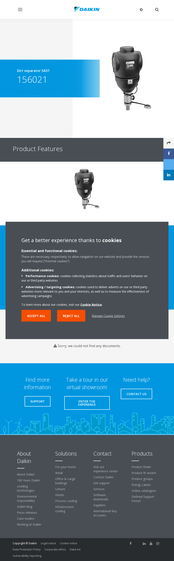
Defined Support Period (143, 499)
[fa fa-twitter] (137, 543)
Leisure (60, 489)
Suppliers (99, 505)
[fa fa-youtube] (151, 543)
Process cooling (66, 501)
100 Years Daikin (28, 480)
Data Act (75, 549)
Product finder (141, 467)
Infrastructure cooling (64, 509)
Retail (59, 473)
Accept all (36, 316)
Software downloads (100, 497)
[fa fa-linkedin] (144, 543)
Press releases (27, 513)
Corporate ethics (55, 549)
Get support (101, 483)
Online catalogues (144, 491)
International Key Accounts (105, 513)
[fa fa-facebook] (130, 543)
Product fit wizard (144, 473)
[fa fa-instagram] (157, 543)
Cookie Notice (91, 305)
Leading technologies (26, 488)
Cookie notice (68, 543)
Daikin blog (24, 507)
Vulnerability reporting (27, 556)
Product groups (142, 479)
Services (99, 489)
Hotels (59, 495)
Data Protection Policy (27, 549)
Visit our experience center (105, 469)
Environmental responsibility (27, 498)
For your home (65, 467)
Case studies (25, 518)
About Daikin (26, 474)
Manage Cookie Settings (108, 316)
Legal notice (48, 543)
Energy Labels (141, 485)
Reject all (71, 316)
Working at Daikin (29, 524)
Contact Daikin (103, 477)
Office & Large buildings (65, 481)
